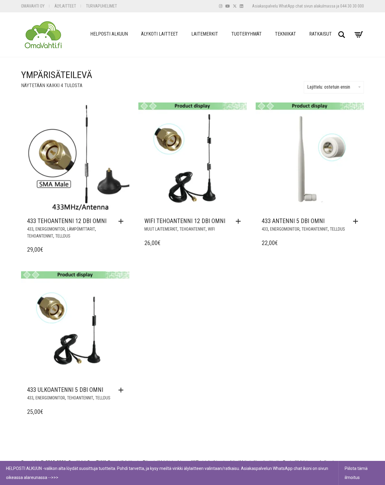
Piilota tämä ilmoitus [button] (356, 473)
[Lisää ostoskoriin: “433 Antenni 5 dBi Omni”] (357, 221)
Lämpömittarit (81, 229)
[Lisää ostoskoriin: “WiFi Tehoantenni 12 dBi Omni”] (240, 221)
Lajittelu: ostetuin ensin (328, 87)
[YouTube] (227, 6)
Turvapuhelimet (101, 6)
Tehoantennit (40, 236)
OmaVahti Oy (33, 6)
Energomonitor (50, 229)
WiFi (211, 229)
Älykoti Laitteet (159, 34)
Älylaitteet (65, 6)
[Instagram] (220, 6)
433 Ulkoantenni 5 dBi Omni (65, 389)
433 (30, 229)
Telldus (62, 236)
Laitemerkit (204, 34)
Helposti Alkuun (109, 34)
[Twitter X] (235, 6)
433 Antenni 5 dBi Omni (293, 221)
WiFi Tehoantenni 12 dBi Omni (184, 221)
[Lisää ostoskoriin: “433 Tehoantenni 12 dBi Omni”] (122, 221)
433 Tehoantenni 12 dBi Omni (66, 221)
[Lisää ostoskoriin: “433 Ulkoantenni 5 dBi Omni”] (122, 390)
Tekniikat (285, 34)
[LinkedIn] (241, 6)
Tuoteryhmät (246, 34)
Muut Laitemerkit (160, 229)
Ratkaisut (320, 34)
